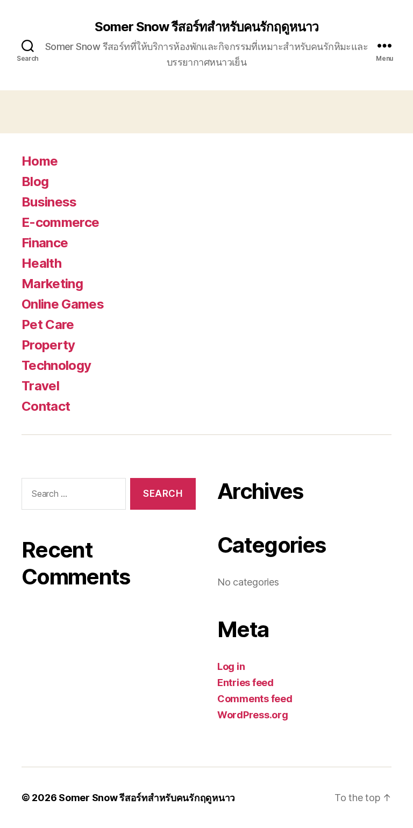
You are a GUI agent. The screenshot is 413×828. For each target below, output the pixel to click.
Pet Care (48, 324)
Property (48, 345)
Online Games (63, 304)
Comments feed (255, 698)
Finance (45, 243)
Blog (35, 181)
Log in (231, 666)
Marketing (52, 283)
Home (40, 161)
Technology (56, 365)
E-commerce (60, 222)
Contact (46, 406)
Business (49, 202)
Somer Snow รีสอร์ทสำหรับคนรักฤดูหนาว (206, 26)
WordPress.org (252, 714)
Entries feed (245, 682)
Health (41, 263)
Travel (40, 386)
